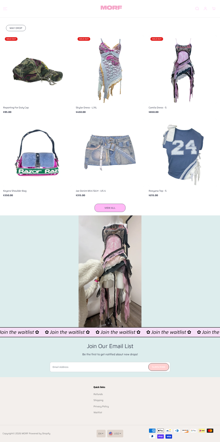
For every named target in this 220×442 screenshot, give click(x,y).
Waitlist (98, 412)
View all (110, 208)
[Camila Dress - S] (183, 69)
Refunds (98, 394)
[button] (5, 9)
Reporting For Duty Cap (16, 107)
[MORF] (110, 8)
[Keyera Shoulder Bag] (37, 153)
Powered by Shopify (39, 433)
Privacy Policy (101, 406)
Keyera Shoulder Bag (14, 191)
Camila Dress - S (158, 107)
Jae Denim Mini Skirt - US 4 (91, 191)
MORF (25, 433)
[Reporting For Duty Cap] (37, 69)
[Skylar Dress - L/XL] (110, 69)
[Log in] (205, 8)
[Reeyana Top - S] (183, 153)
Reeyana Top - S (158, 191)
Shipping (98, 400)
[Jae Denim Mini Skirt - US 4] (110, 153)
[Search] (197, 8)
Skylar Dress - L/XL (86, 107)
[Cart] (213, 8)
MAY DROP (16, 28)
